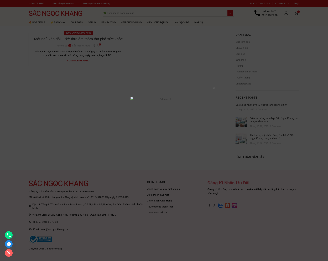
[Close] (214, 87)
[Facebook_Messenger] (9, 244)
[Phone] (9, 235)
